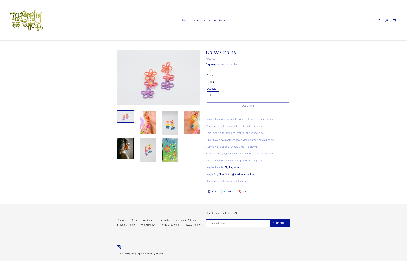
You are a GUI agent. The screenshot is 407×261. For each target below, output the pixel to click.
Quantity (211, 88)
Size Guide (147, 220)
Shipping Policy (126, 224)
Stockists (164, 220)
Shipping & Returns (185, 220)
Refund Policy (147, 224)
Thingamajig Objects (134, 253)
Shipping (210, 64)
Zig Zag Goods (233, 167)
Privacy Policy (192, 224)
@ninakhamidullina (243, 174)
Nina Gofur (225, 174)
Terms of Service (169, 224)
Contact (121, 220)
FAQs (133, 220)
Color (210, 75)
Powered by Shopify (153, 253)
